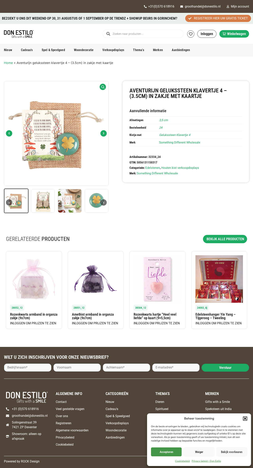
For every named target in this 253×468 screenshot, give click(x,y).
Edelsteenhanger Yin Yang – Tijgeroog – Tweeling (215, 316)
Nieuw (8, 50)
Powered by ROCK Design (22, 461)
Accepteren (166, 452)
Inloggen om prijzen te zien (33, 323)
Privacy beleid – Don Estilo (206, 460)
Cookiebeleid (182, 460)
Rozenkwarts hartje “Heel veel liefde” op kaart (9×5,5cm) (155, 316)
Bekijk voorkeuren (231, 452)
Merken (158, 50)
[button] (245, 419)
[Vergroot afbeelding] (103, 87)
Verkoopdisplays (113, 50)
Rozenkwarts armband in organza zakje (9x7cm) (34, 316)
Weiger (199, 452)
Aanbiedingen (181, 50)
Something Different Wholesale (179, 142)
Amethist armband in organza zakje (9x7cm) (93, 316)
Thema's (138, 50)
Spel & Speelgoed (53, 50)
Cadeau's (27, 50)
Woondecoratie (84, 50)
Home (8, 63)
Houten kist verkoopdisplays (180, 168)
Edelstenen (152, 168)
